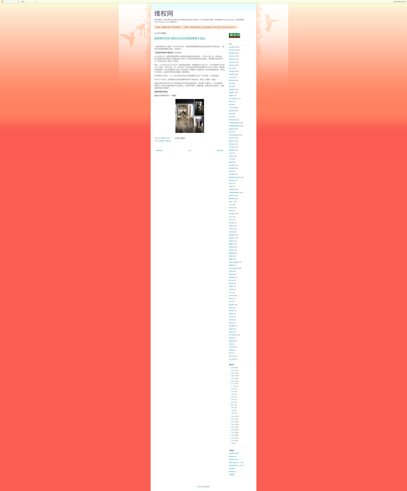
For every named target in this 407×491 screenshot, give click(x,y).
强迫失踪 (231, 110)
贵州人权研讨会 (234, 268)
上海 (230, 153)
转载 (230, 186)
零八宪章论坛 (233, 335)
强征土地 (231, 138)
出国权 (231, 286)
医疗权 (231, 320)
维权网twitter (233, 456)
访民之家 (231, 65)
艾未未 (231, 317)
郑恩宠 (231, 314)
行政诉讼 (231, 62)
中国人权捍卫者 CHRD (236, 462)
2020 (233, 416)
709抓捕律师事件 (234, 123)
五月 (232, 402)
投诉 (230, 83)
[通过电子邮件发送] (176, 138)
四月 (232, 405)
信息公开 (231, 195)
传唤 (230, 114)
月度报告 (231, 89)
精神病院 (231, 198)
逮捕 (230, 162)
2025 (233, 370)
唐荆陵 (231, 265)
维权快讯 (231, 59)
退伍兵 (231, 323)
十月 (232, 389)
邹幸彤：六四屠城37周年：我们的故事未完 (168, 27)
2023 (233, 376)
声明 (230, 132)
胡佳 (230, 344)
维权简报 (162, 141)
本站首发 (231, 47)
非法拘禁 (231, 165)
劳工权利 (231, 147)
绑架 (230, 183)
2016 (233, 427)
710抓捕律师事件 (234, 192)
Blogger (201, 487)
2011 (233, 440)
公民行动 (231, 56)
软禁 (230, 117)
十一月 (233, 386)
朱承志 (231, 329)
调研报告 (231, 235)
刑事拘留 (231, 74)
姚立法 (231, 280)
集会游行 (231, 304)
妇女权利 (231, 214)
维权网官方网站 (234, 453)
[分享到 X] (180, 138)
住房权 (231, 350)
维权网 (163, 13)
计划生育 (231, 295)
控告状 (231, 156)
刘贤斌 (231, 332)
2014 (233, 432)
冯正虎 (231, 229)
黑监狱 (231, 95)
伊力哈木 (231, 356)
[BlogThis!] (178, 138)
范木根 (231, 310)
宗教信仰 (168, 141)
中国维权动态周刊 (234, 126)
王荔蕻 (231, 289)
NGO (230, 292)
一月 (232, 413)
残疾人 (231, 201)
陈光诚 (231, 207)
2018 (233, 422)
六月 (232, 399)
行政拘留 (231, 71)
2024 (233, 373)
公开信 (231, 77)
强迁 (230, 68)
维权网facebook (234, 459)
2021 (233, 381)
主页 (189, 150)
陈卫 (230, 301)
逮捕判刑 (231, 92)
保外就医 (231, 326)
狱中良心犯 (232, 50)
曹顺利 (231, 244)
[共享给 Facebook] (182, 138)
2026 (233, 367)
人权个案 (231, 107)
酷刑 (230, 101)
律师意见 (231, 238)
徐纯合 (231, 298)
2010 (233, 443)
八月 (232, 394)
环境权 (231, 232)
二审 (230, 204)
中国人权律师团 (234, 262)
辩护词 (231, 274)
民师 (230, 211)
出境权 (231, 226)
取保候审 (231, 168)
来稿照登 (231, 253)
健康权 (231, 259)
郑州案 (231, 241)
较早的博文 (220, 150)
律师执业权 (232, 120)
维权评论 (231, 141)
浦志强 (231, 283)
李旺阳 (231, 271)
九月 (232, 391)
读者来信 (231, 144)
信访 (230, 86)
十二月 (233, 383)
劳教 (230, 171)
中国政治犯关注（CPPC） (237, 465)
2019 (233, 419)
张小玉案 (231, 359)
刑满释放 (231, 150)
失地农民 (231, 180)
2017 (233, 424)
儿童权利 (231, 189)
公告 (230, 217)
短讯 (230, 353)
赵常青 (231, 338)
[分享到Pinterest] (184, 138)
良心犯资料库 (233, 98)
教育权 (231, 308)
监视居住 (231, 250)
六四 (230, 159)
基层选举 (231, 80)
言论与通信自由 (234, 135)
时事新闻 (231, 277)
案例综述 (231, 341)
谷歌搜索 (231, 474)
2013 (233, 435)
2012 (233, 438)
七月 (232, 397)
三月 (232, 407)
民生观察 (231, 468)
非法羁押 (231, 174)
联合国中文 (232, 471)
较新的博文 (159, 150)
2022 (233, 378)
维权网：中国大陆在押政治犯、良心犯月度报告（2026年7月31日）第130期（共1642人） (210, 27)
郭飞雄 (231, 223)
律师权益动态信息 (234, 177)
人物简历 (231, 347)
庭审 (230, 104)
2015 (233, 430)
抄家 (230, 220)
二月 (232, 410)
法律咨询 (231, 247)
